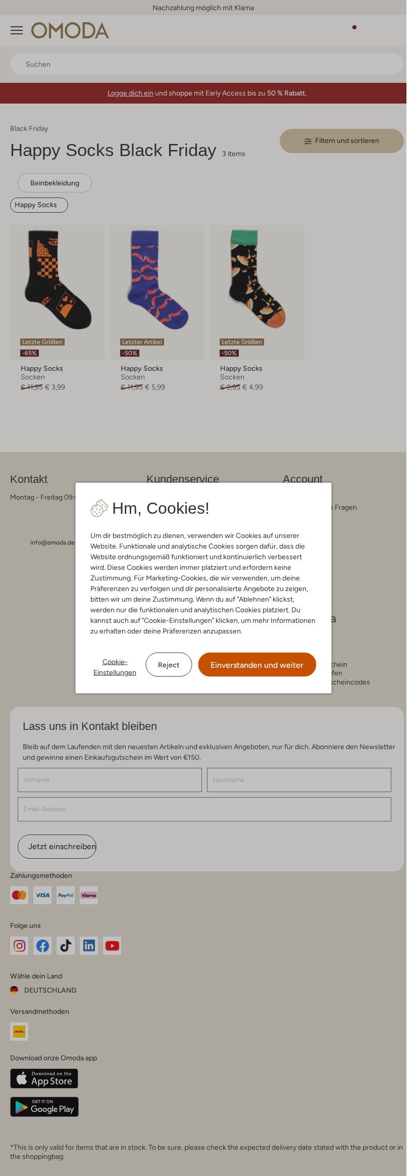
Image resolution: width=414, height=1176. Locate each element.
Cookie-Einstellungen (114, 667)
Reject (168, 664)
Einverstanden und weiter (257, 665)
